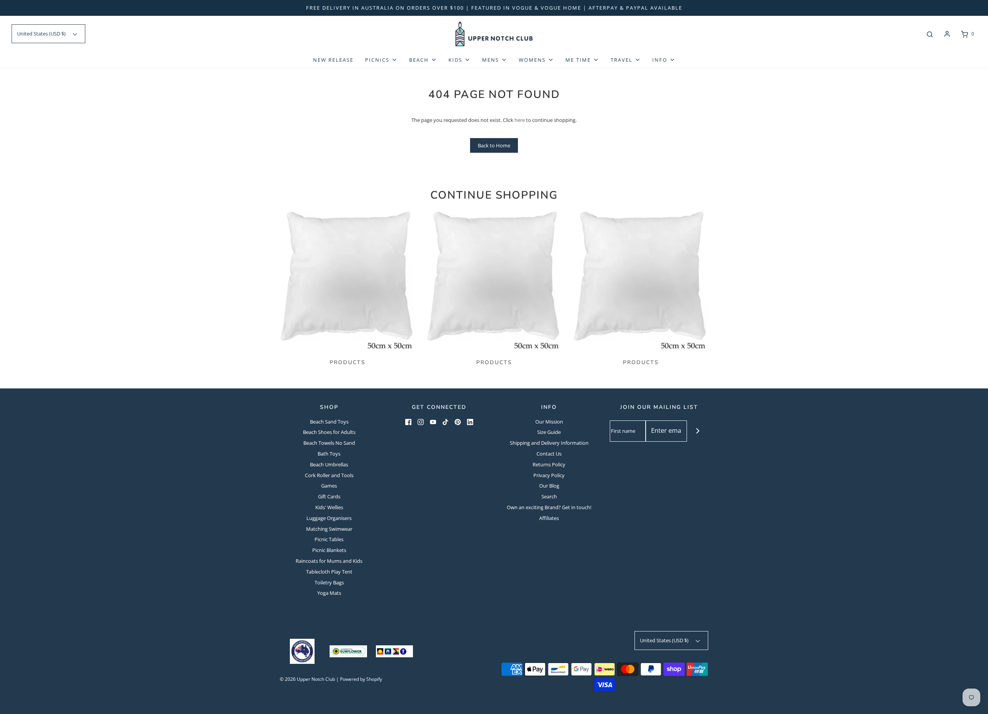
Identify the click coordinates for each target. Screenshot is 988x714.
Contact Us (549, 453)
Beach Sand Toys (329, 421)
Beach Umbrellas (329, 464)
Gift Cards (329, 496)
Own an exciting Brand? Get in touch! (549, 507)
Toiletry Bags (329, 582)
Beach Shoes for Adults (329, 432)
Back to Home (494, 145)
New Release (333, 59)
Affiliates (549, 518)
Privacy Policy (549, 475)
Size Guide (549, 432)
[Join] (697, 431)
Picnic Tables (329, 539)
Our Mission (549, 421)
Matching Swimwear (329, 528)
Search (549, 496)
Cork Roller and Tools (329, 475)
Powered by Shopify (361, 679)
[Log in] (947, 33)
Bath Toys (329, 453)
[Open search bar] (930, 34)
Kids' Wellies (329, 507)
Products (347, 362)
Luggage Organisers (329, 518)
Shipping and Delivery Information (549, 442)
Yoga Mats (329, 592)
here (519, 119)
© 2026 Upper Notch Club (307, 679)
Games (329, 485)
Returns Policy (549, 464)
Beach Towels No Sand (329, 442)
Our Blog (549, 485)
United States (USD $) (42, 33)
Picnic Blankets (329, 550)
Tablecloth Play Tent (329, 571)
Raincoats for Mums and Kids (329, 560)
